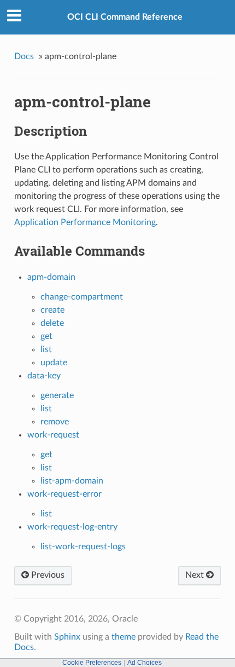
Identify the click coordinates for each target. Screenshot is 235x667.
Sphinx (67, 637)
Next (195, 575)
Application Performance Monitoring (85, 222)
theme (123, 637)
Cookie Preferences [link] (91, 662)
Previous (46, 575)
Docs (24, 56)
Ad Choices (144, 662)
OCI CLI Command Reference (125, 17)
